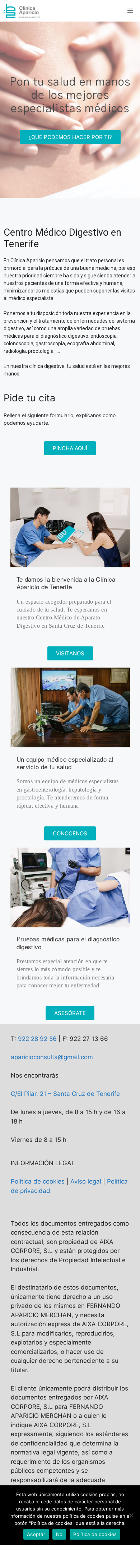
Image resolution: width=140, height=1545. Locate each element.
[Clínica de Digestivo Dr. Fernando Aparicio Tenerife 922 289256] (22, 11)
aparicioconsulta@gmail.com (52, 1057)
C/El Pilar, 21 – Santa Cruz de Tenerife (65, 1093)
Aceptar (36, 1534)
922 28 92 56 (37, 1038)
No (59, 1534)
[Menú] (131, 11)
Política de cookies (38, 1181)
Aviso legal (85, 1181)
